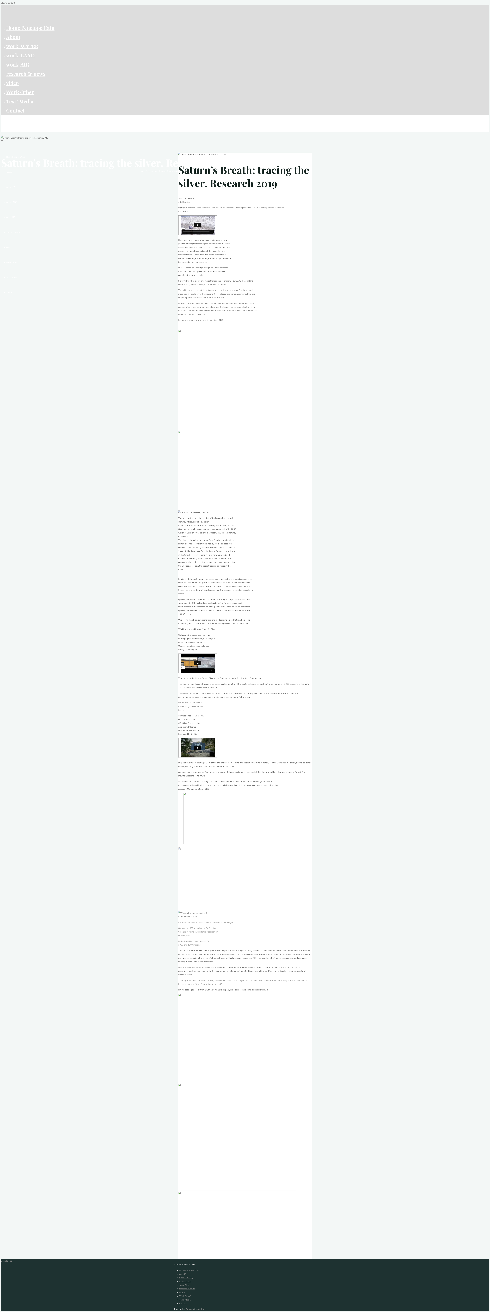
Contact (183, 1303)
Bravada (189, 1309)
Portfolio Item (152, 171)
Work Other (184, 1296)
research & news (187, 1288)
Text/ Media (185, 1299)
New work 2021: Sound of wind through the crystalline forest (191, 706)
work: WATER (185, 1277)
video (181, 1292)
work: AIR (183, 1285)
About (182, 1274)
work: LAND (185, 1281)
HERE (220, 320)
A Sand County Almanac (204, 984)
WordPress (201, 1309)
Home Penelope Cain (189, 1270)
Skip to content (8, 3)
